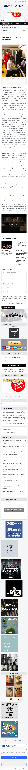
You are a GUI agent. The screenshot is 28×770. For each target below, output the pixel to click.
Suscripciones (14, 326)
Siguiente (23, 30)
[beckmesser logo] (13, 3)
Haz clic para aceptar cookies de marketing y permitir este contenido (14, 510)
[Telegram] (19, 396)
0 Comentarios (4, 255)
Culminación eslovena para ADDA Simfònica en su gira (13, 446)
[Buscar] (25, 21)
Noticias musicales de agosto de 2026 (10, 459)
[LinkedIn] (11, 396)
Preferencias (14, 764)
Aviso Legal (22, 768)
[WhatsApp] (15, 396)
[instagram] (18, 1)
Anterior (5, 30)
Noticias (22, 33)
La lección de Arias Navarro (11, 432)
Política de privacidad (15, 768)
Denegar (14, 761)
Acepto (14, 757)
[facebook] (13, 1)
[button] (26, 749)
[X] (6, 396)
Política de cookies (7, 768)
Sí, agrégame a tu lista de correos (17, 303)
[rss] (25, 1)
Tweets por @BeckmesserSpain (14, 510)
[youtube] (20, 1)
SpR (4, 33)
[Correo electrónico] (24, 396)
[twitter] (15, 1)
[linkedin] (23, 1)
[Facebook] (2, 396)
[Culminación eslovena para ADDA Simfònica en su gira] (6, 241)
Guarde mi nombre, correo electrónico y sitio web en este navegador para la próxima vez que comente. (13, 298)
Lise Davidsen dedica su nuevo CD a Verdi (11, 469)
